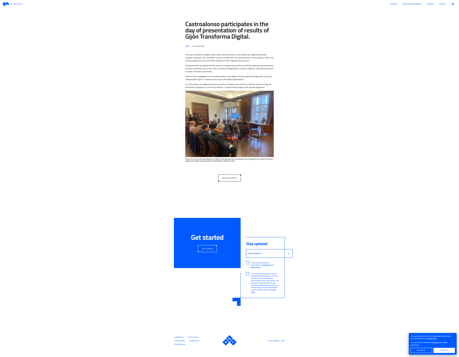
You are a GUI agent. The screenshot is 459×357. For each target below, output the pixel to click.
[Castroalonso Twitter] (225, 342)
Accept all (444, 350)
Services (393, 4)
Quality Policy (194, 341)
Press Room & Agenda (412, 4)
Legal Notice (266, 265)
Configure (435, 342)
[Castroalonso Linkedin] (229, 338)
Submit (288, 253)
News (187, 46)
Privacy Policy (255, 267)
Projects (430, 4)
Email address (255, 253)
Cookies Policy (432, 338)
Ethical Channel (179, 344)
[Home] (194, 4)
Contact (442, 4)
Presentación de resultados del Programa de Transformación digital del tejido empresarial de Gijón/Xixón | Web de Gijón (229, 160)
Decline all (421, 350)
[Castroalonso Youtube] (233, 342)
